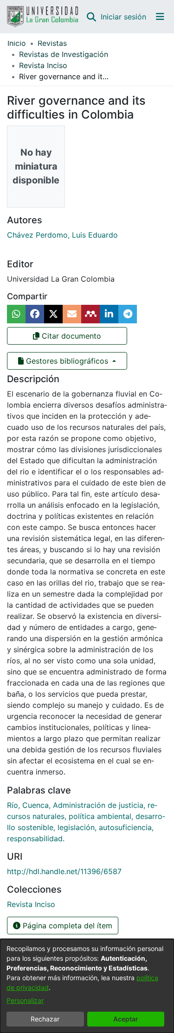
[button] (91, 16)
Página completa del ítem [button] (66, 925)
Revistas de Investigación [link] (63, 54)
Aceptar (125, 1019)
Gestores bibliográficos (67, 360)
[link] (31, 904)
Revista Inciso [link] (43, 65)
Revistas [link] (52, 43)
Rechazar (45, 1019)
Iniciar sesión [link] (124, 16)
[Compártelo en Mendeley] (90, 314)
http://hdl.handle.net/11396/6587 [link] (64, 871)
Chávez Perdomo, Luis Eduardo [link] (62, 234)
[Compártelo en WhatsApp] (16, 314)
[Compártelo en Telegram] (127, 314)
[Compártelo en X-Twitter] (53, 314)
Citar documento (70, 335)
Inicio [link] (16, 43)
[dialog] (87, 986)
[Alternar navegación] (160, 16)
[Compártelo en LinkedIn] (109, 314)
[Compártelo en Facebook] (35, 314)
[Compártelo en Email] (72, 314)
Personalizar (25, 1000)
